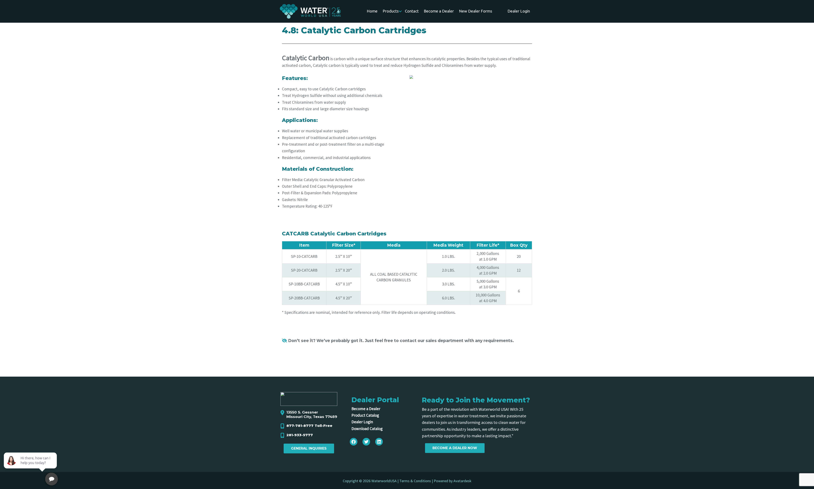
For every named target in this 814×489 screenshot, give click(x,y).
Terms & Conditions (415, 480)
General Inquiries (309, 448)
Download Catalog (367, 428)
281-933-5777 (299, 435)
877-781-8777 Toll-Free (309, 425)
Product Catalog (365, 415)
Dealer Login (362, 421)
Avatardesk (462, 480)
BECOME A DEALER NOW (454, 448)
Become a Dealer (365, 408)
